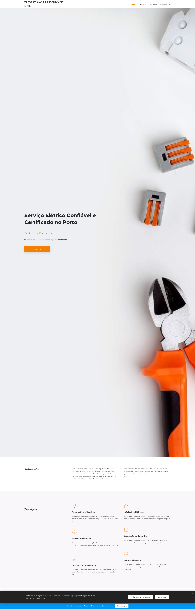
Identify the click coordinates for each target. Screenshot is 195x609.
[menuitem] (135, 4)
